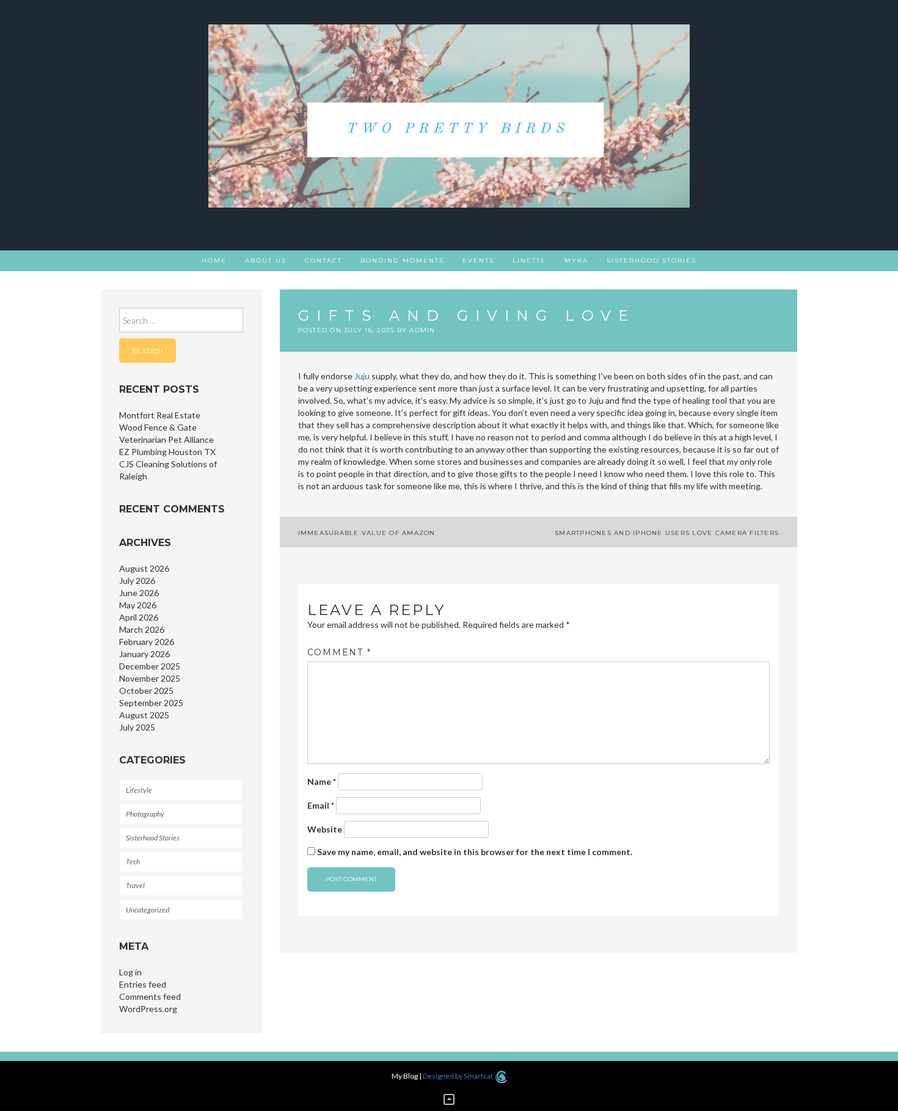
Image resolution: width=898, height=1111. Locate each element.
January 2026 (144, 654)
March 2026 (141, 629)
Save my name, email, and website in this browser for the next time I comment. (474, 852)
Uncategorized (147, 909)
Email (320, 805)
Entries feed (142, 984)
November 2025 (149, 678)
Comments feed (150, 996)
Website (324, 829)
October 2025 (146, 690)
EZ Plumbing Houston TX (167, 451)
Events (478, 260)
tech (133, 861)
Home (214, 260)
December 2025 (149, 666)
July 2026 (137, 580)
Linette (529, 260)
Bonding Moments (402, 260)
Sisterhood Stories (651, 260)
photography (145, 813)
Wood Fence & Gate (158, 427)
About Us (266, 260)
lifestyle (139, 790)
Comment (339, 652)
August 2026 (144, 568)
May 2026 (137, 605)
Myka (576, 260)
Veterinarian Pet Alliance (166, 439)
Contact (323, 260)
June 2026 (139, 593)
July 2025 (137, 727)
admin (422, 330)
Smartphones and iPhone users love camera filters (667, 533)
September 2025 (151, 703)
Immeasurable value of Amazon (367, 533)
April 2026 (138, 617)
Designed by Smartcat (458, 1075)
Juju (362, 376)
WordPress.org (148, 1009)
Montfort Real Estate (159, 415)
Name (321, 781)
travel (135, 885)
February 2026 (146, 641)
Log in (130, 972)
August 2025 (144, 715)
